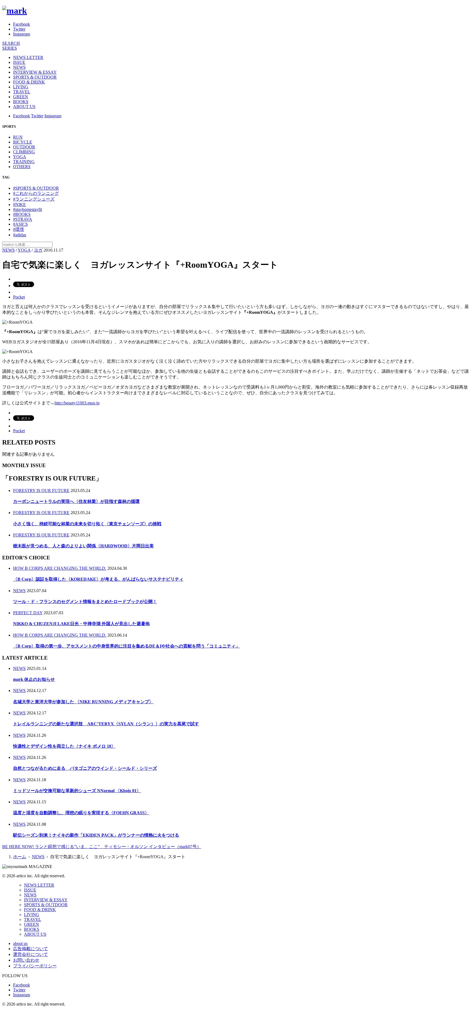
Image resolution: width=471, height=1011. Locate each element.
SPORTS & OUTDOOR (35, 77)
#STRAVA (22, 219)
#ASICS (20, 224)
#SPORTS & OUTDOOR (36, 188)
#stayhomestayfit (27, 209)
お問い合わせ (26, 960)
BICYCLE (22, 142)
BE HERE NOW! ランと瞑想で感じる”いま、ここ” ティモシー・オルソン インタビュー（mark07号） (101, 846)
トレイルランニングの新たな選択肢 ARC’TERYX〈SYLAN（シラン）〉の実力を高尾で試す (106, 723)
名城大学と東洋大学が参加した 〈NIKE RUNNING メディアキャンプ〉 (83, 701)
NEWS (19, 67)
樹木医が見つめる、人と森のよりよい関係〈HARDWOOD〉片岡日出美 (83, 546)
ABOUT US (24, 106)
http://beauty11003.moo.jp (77, 403)
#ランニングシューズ (34, 199)
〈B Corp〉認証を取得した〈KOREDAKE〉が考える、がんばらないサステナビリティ (98, 579)
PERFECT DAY (28, 612)
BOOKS (20, 101)
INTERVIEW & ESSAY (35, 72)
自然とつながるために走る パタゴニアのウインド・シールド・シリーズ (85, 768)
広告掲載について (30, 948)
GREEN (20, 96)
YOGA (19, 156)
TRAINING (24, 161)
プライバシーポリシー (35, 966)
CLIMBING (24, 152)
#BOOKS (22, 214)
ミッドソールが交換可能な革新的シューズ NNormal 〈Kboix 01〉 (77, 790)
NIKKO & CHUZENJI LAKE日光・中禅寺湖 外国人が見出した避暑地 (81, 623)
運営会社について (30, 954)
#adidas (19, 234)
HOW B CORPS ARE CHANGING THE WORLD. (59, 568)
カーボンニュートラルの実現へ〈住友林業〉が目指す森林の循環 (76, 501)
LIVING (20, 87)
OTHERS (22, 166)
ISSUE (19, 62)
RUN (18, 137)
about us (20, 943)
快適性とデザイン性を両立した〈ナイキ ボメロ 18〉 (64, 746)
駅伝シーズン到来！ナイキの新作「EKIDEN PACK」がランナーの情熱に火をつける (96, 835)
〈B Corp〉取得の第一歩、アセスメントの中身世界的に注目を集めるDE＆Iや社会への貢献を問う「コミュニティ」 (126, 646)
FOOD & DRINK (29, 82)
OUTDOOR (24, 147)
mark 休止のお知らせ (34, 679)
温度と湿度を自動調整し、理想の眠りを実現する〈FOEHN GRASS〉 (81, 812)
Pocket (19, 297)
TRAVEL (21, 92)
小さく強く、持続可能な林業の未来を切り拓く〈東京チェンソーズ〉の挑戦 (87, 523)
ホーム (19, 856)
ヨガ (38, 250)
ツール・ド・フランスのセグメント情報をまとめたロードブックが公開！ (85, 601)
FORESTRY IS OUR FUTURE (41, 490)
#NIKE (19, 204)
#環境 (18, 229)
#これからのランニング (36, 193)
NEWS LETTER (28, 57)
